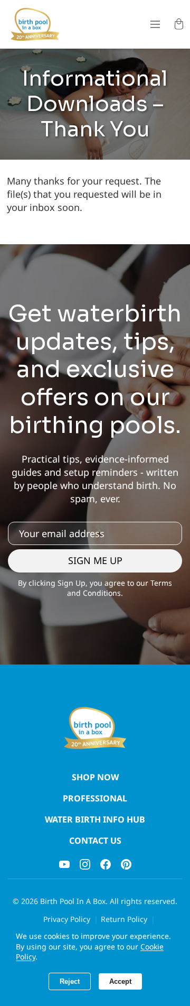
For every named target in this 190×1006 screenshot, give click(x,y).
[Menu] (155, 24)
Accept (120, 981)
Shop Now (95, 777)
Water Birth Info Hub (95, 819)
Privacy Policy (66, 919)
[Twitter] (126, 864)
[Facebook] (105, 864)
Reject (70, 981)
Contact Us (95, 840)
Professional (95, 798)
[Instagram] (85, 864)
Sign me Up (95, 560)
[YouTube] (64, 864)
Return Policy (124, 919)
